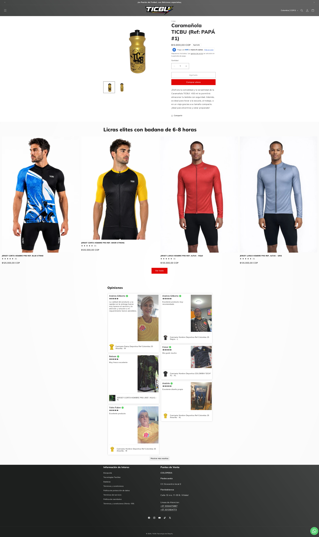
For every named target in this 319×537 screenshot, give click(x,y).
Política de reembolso (112, 499)
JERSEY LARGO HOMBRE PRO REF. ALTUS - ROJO (181, 256)
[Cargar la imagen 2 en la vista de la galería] (121, 87)
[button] (5, 10)
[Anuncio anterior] (5, 2)
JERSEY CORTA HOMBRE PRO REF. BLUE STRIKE (22, 256)
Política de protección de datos (116, 490)
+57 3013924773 (168, 509)
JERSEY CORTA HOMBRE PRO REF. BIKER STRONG (103, 243)
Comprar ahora (193, 82)
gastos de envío (197, 53)
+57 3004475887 (168, 506)
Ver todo (159, 271)
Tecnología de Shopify (165, 534)
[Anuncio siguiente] (314, 2)
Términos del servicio (112, 495)
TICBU (154, 534)
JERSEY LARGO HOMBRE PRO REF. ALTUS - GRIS (261, 256)
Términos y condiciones (113, 486)
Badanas (107, 482)
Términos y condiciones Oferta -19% (118, 504)
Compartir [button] (178, 116)
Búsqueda (107, 473)
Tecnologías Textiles (112, 477)
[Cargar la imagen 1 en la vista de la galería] (109, 87)
